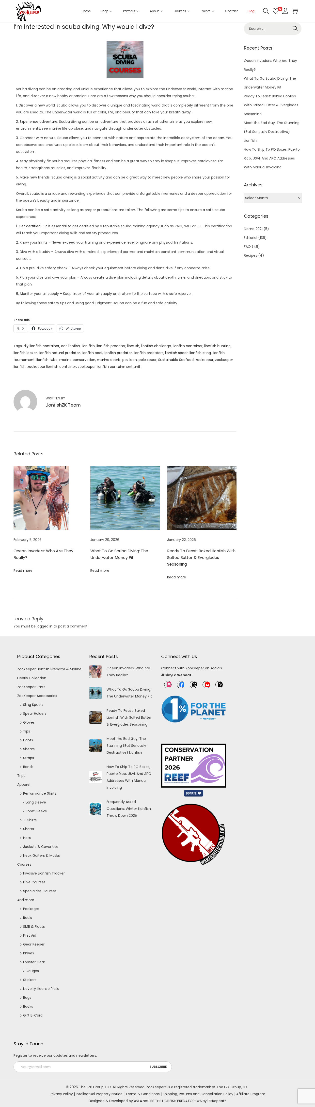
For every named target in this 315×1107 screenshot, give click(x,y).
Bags (27, 997)
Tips (26, 731)
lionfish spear (176, 352)
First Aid (29, 935)
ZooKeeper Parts (31, 686)
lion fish (88, 345)
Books (28, 1006)
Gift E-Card (33, 1015)
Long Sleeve (36, 802)
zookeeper (204, 359)
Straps (28, 757)
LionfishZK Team (63, 405)
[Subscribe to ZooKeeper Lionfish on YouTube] (206, 684)
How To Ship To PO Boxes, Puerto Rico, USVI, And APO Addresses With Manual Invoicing (272, 158)
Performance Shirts (39, 793)
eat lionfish (70, 345)
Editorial (250, 237)
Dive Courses (34, 882)
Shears (29, 749)
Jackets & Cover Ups (41, 846)
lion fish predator (111, 345)
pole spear (148, 359)
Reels (27, 917)
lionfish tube (47, 359)
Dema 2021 (253, 228)
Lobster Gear (34, 962)
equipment (114, 268)
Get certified (30, 226)
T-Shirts (30, 820)
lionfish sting (200, 352)
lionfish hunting (217, 345)
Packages (31, 908)
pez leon (129, 359)
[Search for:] (272, 28)
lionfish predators (148, 352)
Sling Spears (33, 704)
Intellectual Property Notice (99, 1093)
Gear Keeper (34, 944)
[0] (276, 11)
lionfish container (188, 345)
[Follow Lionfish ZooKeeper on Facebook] (180, 684)
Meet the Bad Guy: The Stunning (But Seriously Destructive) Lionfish (271, 131)
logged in (44, 626)
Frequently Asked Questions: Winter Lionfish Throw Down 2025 (129, 808)
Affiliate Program (250, 1093)
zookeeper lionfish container (51, 366)
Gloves (29, 722)
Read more (23, 570)
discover (38, 95)
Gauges (32, 970)
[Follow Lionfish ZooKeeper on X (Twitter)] (193, 684)
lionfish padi (92, 352)
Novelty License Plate (41, 988)
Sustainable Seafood (176, 359)
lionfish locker (25, 352)
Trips (21, 775)
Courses (24, 864)
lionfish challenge (156, 345)
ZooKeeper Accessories (37, 695)
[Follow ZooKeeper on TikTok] (219, 684)
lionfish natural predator (59, 352)
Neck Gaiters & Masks (41, 855)
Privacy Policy (61, 1093)
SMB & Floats (34, 926)
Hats (27, 837)
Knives (28, 953)
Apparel (23, 784)
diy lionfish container (41, 345)
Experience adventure (38, 121)
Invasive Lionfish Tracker (44, 873)
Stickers (29, 979)
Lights (28, 740)
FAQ (247, 246)
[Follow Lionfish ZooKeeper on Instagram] (168, 684)
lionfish (133, 345)
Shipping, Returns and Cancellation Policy (198, 1093)
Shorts (28, 828)
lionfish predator (118, 352)
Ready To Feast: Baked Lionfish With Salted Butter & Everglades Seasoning (201, 557)
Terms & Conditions (143, 1093)
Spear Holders (35, 713)
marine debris (109, 359)
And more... (26, 899)
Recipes (250, 255)
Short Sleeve (36, 811)
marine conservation (77, 359)
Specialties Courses (40, 891)
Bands (28, 766)
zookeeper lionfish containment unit (109, 366)
